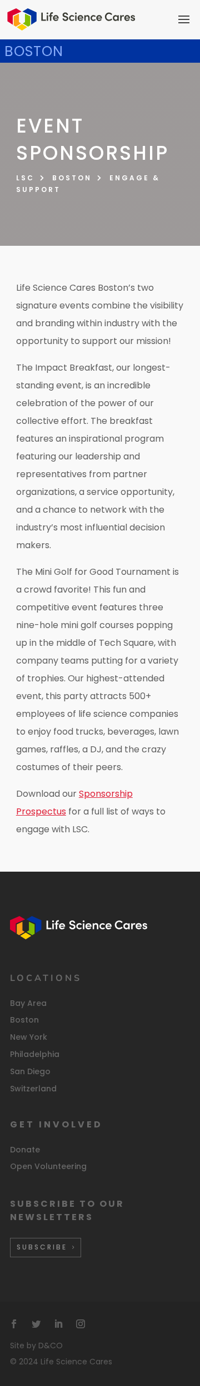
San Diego (30, 1071)
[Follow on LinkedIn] (58, 1324)
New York (28, 1037)
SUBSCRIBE (42, 1247)
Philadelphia (34, 1054)
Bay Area (28, 1003)
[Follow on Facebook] (14, 1324)
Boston (72, 178)
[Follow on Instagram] (80, 1324)
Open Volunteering (48, 1166)
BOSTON (33, 51)
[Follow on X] (36, 1324)
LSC (25, 178)
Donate (25, 1149)
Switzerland (33, 1088)
